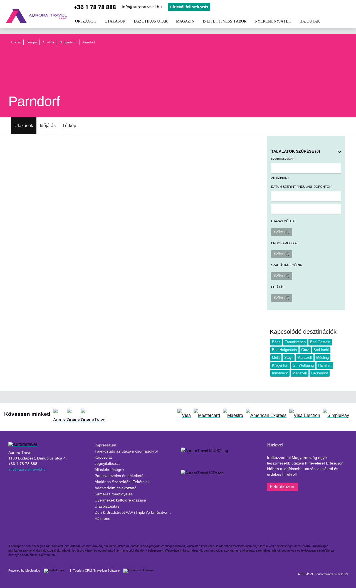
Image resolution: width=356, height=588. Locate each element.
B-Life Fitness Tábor (224, 21)
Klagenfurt (280, 365)
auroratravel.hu (327, 574)
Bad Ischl (321, 350)
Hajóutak (310, 21)
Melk (276, 357)
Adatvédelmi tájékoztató (116, 488)
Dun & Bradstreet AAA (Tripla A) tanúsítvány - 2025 (135, 512)
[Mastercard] (207, 414)
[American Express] (266, 414)
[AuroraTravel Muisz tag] (206, 459)
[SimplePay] (336, 414)
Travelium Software (106, 570)
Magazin (185, 21)
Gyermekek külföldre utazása (120, 500)
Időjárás (48, 125)
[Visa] (184, 414)
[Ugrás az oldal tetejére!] (314, 573)
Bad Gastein (320, 342)
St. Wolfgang (303, 365)
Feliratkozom (282, 486)
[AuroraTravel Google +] (86, 414)
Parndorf (88, 42)
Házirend (102, 518)
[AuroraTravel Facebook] (58, 414)
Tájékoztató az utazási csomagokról (126, 451)
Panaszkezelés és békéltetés (120, 475)
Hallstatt (325, 365)
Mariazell (304, 357)
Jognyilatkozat (107, 463)
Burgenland (68, 42)
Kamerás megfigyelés (114, 494)
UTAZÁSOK (115, 21)
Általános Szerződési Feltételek (122, 482)
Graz (305, 350)
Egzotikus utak (151, 21)
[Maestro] (233, 414)
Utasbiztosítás (107, 506)
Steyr (288, 357)
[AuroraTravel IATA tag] (203, 481)
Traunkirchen (295, 342)
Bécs (276, 342)
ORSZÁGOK (85, 21)
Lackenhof (319, 373)
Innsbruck (280, 373)
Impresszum (105, 445)
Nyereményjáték (273, 21)
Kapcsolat (103, 457)
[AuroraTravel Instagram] (72, 414)
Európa (31, 42)
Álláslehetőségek (109, 469)
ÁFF (301, 574)
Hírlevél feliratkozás (189, 6)
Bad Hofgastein (284, 350)
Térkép (69, 125)
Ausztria (48, 42)
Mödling (322, 357)
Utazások (23, 125)
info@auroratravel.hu (142, 6)
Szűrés (282, 232)
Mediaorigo (32, 570)
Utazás (16, 42)
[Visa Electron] (304, 414)
